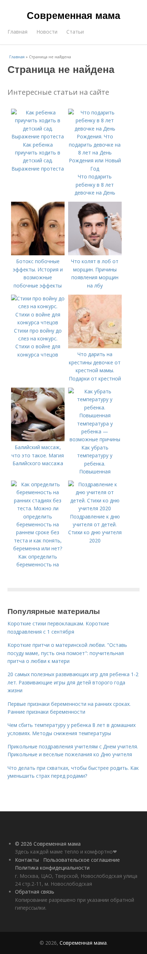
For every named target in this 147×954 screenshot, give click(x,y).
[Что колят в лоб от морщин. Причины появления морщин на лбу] (95, 253)
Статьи (75, 31)
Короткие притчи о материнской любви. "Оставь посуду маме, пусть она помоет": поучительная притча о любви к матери (67, 652)
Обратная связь (34, 891)
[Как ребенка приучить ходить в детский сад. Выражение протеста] (38, 136)
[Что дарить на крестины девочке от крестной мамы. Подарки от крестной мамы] (95, 346)
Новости (46, 31)
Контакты (27, 859)
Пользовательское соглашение (81, 859)
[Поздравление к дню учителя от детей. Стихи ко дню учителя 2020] (95, 508)
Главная (17, 31)
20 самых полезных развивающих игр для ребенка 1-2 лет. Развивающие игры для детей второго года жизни (72, 682)
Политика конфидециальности (52, 867)
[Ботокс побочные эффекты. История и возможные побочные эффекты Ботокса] (38, 253)
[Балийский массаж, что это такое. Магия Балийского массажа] (38, 439)
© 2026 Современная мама (48, 843)
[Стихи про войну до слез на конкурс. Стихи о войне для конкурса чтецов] (38, 322)
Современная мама (73, 15)
